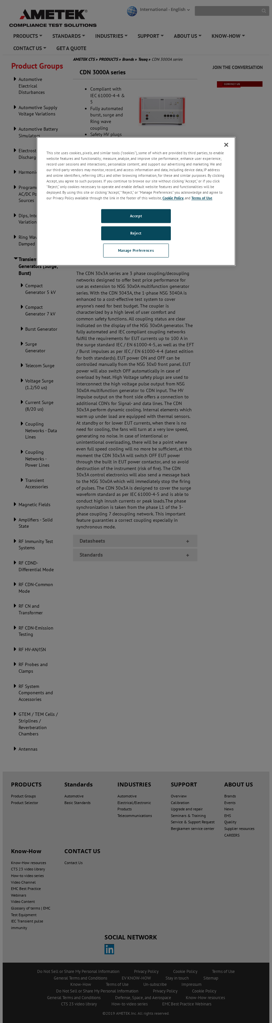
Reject (135, 233)
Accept (136, 216)
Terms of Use (201, 197)
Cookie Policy (173, 197)
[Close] (226, 144)
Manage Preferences (136, 250)
